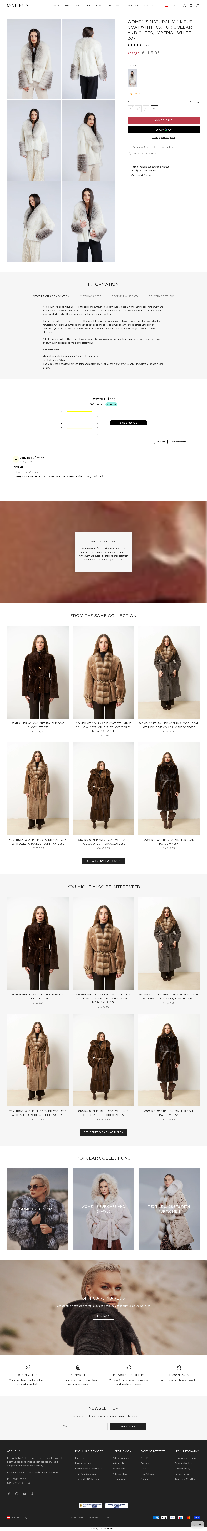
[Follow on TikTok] (32, 1493)
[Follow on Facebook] (8, 1493)
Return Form (119, 1479)
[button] (135, 45)
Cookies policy (182, 1468)
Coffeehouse (105, 1518)
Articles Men (119, 1463)
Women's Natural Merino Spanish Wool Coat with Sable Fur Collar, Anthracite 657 (168, 725)
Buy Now (103, 1316)
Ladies (55, 5)
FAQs (143, 1468)
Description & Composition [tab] (51, 296)
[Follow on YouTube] (24, 1493)
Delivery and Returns (185, 1458)
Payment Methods (184, 1463)
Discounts (114, 5)
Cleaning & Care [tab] (90, 296)
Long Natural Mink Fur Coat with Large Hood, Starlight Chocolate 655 (103, 841)
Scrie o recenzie (128, 422)
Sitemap (145, 1479)
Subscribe (128, 1426)
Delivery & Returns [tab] (162, 296)
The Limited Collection (87, 1479)
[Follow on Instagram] (16, 1493)
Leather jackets (83, 1463)
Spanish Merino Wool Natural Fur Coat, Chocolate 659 (38, 725)
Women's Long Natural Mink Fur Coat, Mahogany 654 (169, 841)
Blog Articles (147, 1474)
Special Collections (89, 5)
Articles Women (121, 1458)
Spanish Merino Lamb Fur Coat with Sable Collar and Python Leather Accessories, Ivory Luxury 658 (103, 727)
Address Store (120, 1474)
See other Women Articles (103, 1132)
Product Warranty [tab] (125, 296)
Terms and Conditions (186, 1479)
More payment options (163, 137)
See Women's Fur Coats (103, 861)
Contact (149, 5)
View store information (142, 175)
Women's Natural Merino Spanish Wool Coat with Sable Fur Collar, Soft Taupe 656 (38, 841)
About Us (145, 1458)
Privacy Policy (182, 1474)
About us (133, 5)
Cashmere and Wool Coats (88, 1468)
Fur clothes (80, 1458)
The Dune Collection (86, 1474)
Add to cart (164, 120)
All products (119, 1468)
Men (67, 5)
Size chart (195, 102)
